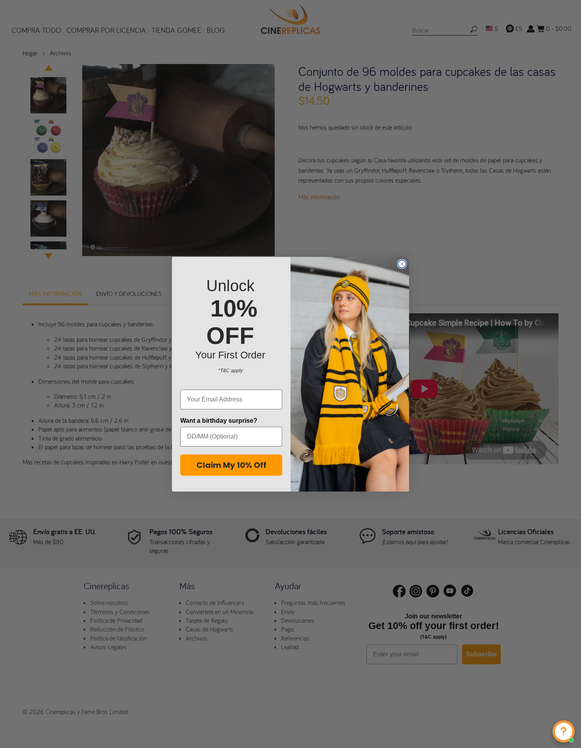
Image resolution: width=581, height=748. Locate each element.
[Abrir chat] (564, 731)
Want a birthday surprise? (218, 420)
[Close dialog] (402, 264)
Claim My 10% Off (231, 465)
